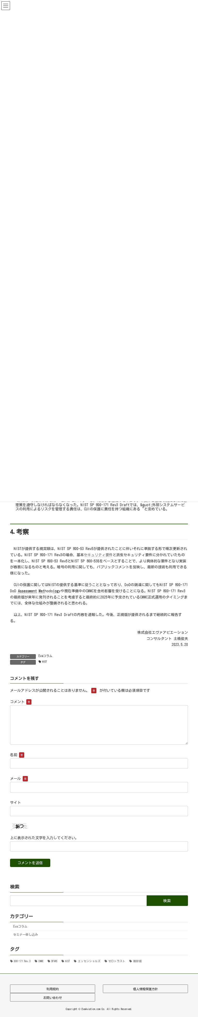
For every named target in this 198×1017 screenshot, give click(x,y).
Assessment (27, 591)
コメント (20, 702)
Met (42, 591)
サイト (15, 802)
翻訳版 (137, 961)
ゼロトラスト (116, 961)
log (56, 591)
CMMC (41, 961)
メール (18, 779)
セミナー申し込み (25, 934)
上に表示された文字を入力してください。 (44, 838)
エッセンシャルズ (89, 961)
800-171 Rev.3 (22, 961)
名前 (16, 755)
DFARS (54, 961)
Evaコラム (45, 655)
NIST (44, 661)
